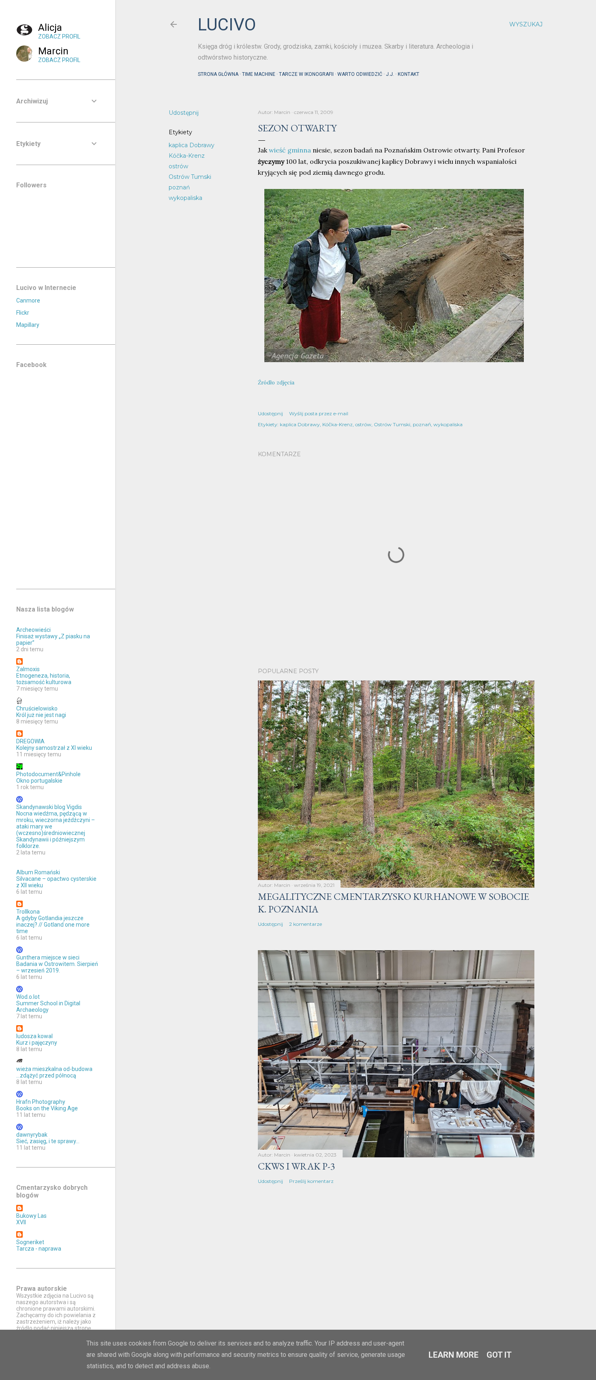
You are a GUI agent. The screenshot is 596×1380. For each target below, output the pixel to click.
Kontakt (408, 74)
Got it (499, 1355)
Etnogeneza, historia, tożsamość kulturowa (43, 678)
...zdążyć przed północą (46, 1075)
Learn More (453, 1355)
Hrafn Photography (40, 1102)
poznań (179, 187)
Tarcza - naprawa (38, 1248)
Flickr (22, 312)
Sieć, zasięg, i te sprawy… (47, 1141)
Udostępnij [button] (184, 112)
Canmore (28, 300)
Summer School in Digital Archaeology (48, 1006)
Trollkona (28, 911)
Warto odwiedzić (359, 74)
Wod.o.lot (28, 997)
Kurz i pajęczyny (36, 1042)
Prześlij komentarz (311, 1181)
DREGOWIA (30, 741)
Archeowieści (33, 630)
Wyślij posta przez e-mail (318, 413)
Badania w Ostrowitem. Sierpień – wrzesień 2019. (57, 967)
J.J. (390, 74)
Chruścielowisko (37, 708)
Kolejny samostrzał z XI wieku (54, 748)
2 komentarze (305, 924)
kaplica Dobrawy (191, 145)
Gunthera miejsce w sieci (47, 957)
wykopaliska (185, 198)
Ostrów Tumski (190, 176)
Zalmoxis (28, 669)
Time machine (258, 74)
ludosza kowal (34, 1036)
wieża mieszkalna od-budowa (54, 1069)
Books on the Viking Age (47, 1108)
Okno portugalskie (39, 780)
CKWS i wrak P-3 (296, 1166)
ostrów (178, 166)
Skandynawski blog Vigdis (49, 807)
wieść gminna (290, 150)
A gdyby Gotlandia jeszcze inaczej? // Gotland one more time (53, 924)
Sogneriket (30, 1242)
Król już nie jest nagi (41, 715)
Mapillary (27, 325)
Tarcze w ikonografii (306, 74)
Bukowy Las (31, 1216)
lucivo (227, 24)
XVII (21, 1222)
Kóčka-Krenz (187, 155)
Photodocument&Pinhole (48, 774)
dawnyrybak (31, 1134)
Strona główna (218, 74)
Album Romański (38, 872)
